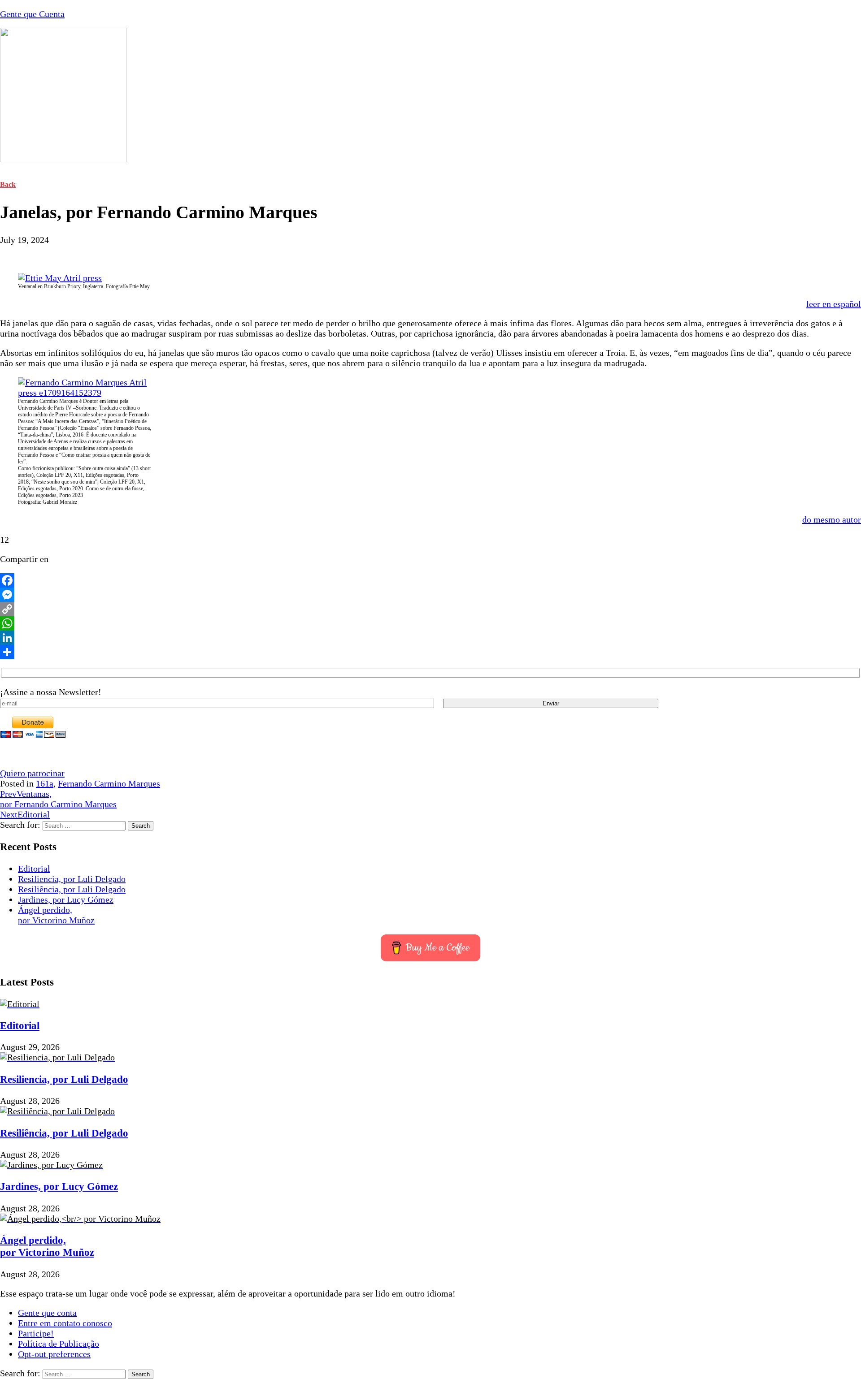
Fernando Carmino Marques (109, 783)
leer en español (833, 304)
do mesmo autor (831, 519)
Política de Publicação (58, 1344)
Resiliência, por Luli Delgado (72, 889)
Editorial (25, 814)
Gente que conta (47, 1313)
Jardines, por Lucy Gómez (65, 899)
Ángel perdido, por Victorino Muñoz (56, 915)
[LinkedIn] (430, 638)
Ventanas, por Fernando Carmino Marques (58, 799)
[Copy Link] (430, 609)
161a (44, 783)
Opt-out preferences (54, 1354)
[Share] (430, 652)
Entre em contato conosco (65, 1323)
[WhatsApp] (430, 623)
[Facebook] (430, 580)
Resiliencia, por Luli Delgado (72, 879)
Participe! (36, 1333)
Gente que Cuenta (32, 14)
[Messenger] (430, 595)
